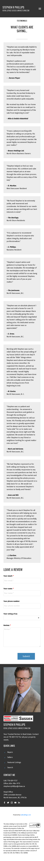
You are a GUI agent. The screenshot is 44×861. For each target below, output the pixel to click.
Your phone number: (12, 601)
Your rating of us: (11, 614)
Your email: (8, 576)
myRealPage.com (26, 815)
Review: (7, 625)
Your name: (8, 589)
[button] (4, 803)
